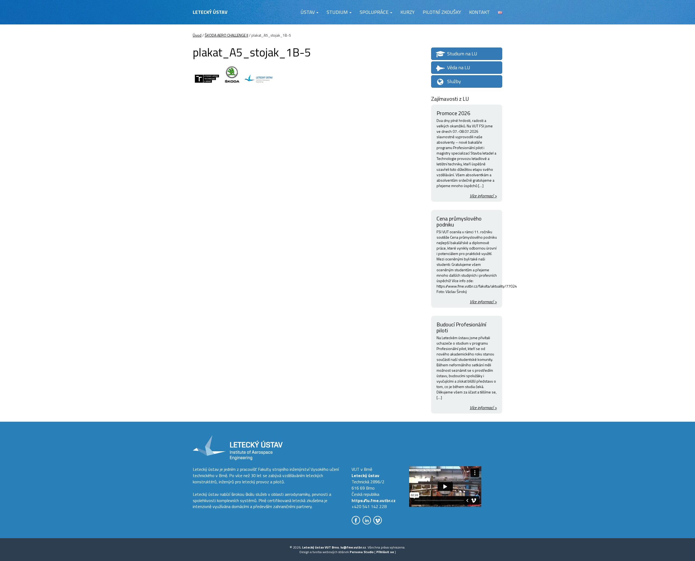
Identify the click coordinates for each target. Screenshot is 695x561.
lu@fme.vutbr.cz (353, 547)
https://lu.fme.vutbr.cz (374, 500)
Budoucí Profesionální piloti (461, 327)
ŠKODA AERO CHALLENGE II (226, 35)
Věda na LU (458, 67)
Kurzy (407, 12)
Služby (454, 81)
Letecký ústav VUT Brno (320, 547)
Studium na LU (462, 53)
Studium (338, 12)
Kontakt (479, 12)
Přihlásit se (385, 551)
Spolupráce (375, 12)
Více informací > (483, 196)
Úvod (197, 35)
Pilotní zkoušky (442, 12)
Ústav (308, 12)
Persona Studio (362, 551)
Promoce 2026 (453, 113)
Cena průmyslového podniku (459, 221)
